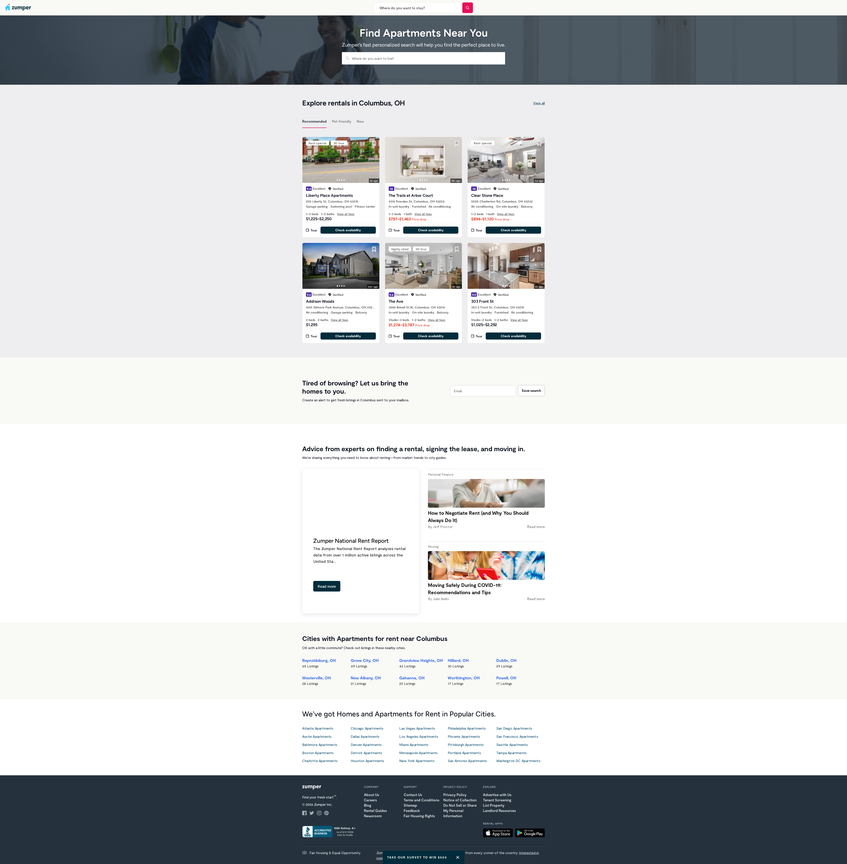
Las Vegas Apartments (417, 728)
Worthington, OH (464, 677)
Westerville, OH (316, 677)
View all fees (345, 214)
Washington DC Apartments (518, 761)
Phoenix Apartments (464, 736)
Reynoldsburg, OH (319, 660)
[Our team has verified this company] (330, 189)
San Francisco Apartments (517, 736)
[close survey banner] (457, 857)
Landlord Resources (499, 810)
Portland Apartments (464, 753)
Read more (327, 586)
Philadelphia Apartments (467, 728)
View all (539, 103)
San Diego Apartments (514, 728)
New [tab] (360, 121)
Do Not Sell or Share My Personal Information (460, 810)
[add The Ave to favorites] (456, 249)
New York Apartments (417, 761)
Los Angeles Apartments (418, 736)
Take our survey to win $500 (417, 857)
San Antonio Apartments (467, 761)
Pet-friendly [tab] (341, 121)
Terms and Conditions (421, 800)
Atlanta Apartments (318, 728)
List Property (493, 805)
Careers (370, 800)
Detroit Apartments (366, 753)
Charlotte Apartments (319, 761)
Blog (367, 805)
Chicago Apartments (367, 728)
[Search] (467, 7)
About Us (371, 795)
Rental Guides (375, 810)
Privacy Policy (455, 795)
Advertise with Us (497, 795)
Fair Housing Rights (419, 816)
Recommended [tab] (314, 121)
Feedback (412, 810)
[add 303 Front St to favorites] (539, 249)
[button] (499, 833)
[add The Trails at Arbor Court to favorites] (456, 143)
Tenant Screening (497, 800)
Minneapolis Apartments (418, 753)
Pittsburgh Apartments (466, 744)
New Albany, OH (366, 677)
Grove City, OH (365, 660)
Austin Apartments (317, 736)
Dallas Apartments (365, 736)
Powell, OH (506, 677)
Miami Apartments (413, 744)
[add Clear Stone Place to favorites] (539, 143)
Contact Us (413, 795)
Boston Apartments (318, 753)
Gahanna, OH (412, 677)
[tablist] (423, 122)
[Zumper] (18, 7)
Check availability (348, 230)
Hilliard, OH (458, 660)
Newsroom (373, 816)
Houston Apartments (367, 761)
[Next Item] (373, 160)
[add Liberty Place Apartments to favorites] (374, 143)
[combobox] (417, 7)
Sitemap (410, 805)
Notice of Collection (460, 800)
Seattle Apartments (512, 744)
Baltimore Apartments (319, 744)
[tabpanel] (423, 237)
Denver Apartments (366, 744)
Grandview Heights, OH (421, 660)
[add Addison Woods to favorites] (374, 249)
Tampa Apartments (511, 753)
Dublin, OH (506, 660)
